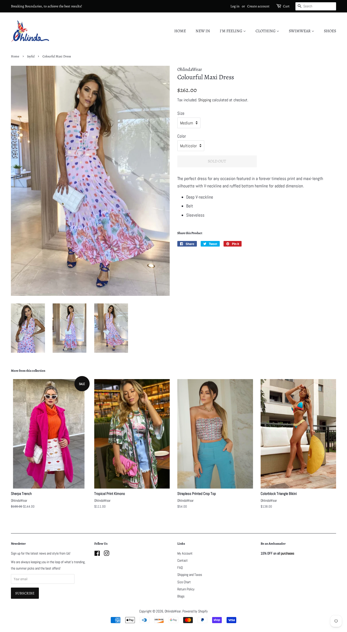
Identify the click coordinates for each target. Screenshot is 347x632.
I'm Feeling (231, 31)
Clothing (266, 31)
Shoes (330, 31)
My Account (185, 553)
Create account (258, 6)
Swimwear (300, 31)
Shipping (204, 100)
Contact (182, 560)
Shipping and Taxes (189, 574)
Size (180, 113)
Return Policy (186, 589)
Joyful (31, 56)
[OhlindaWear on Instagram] (106, 554)
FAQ (180, 567)
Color (181, 136)
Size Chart (184, 582)
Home (180, 31)
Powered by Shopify (195, 611)
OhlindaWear (173, 611)
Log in (235, 6)
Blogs (180, 596)
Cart (286, 6)
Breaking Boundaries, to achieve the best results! (46, 6)
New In (203, 31)
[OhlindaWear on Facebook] (97, 554)
